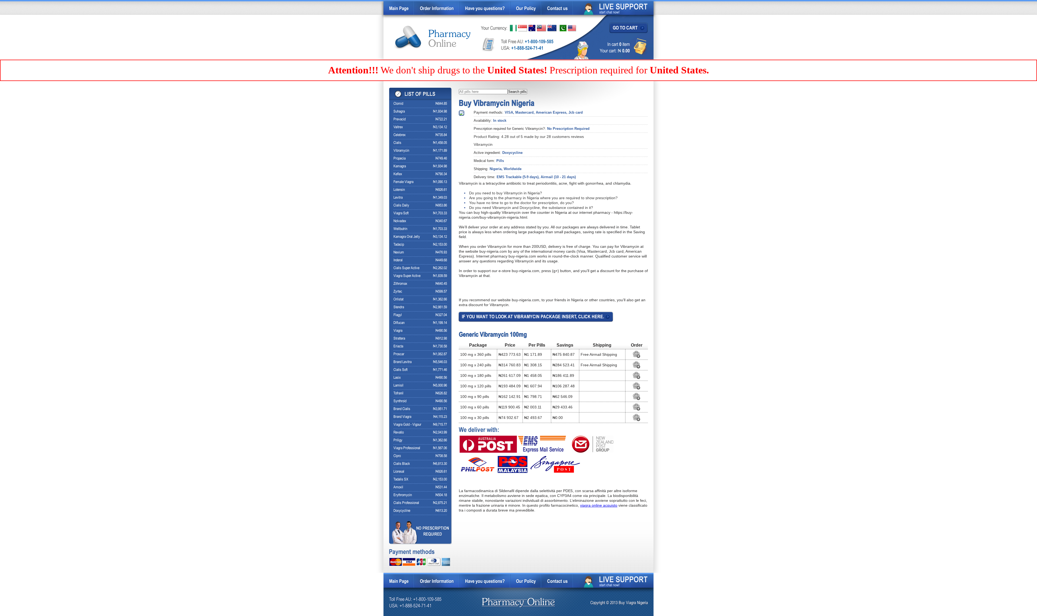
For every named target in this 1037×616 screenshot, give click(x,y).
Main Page (399, 8)
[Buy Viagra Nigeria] (433, 37)
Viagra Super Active (406, 276)
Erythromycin (402, 495)
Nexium (398, 252)
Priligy (397, 440)
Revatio (398, 432)
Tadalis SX (400, 479)
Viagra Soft (401, 213)
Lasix (397, 378)
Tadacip (398, 244)
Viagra (397, 331)
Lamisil (398, 385)
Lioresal (398, 471)
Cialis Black (401, 464)
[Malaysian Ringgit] (541, 28)
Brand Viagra (402, 417)
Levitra (398, 197)
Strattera (399, 338)
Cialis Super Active (406, 268)
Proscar (398, 354)
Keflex (397, 174)
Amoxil (398, 487)
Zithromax (400, 284)
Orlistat (398, 299)
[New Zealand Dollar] (552, 28)
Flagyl (397, 315)
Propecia (399, 158)
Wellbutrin (400, 229)
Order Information (437, 8)
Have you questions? (485, 8)
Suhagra (399, 111)
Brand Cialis (401, 409)
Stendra (398, 307)
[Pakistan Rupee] (562, 28)
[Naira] (513, 28)
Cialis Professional (406, 503)
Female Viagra (403, 182)
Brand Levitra (402, 362)
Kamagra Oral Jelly (406, 237)
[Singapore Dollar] (522, 28)
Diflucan (399, 323)
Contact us (557, 8)
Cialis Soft (400, 370)
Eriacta (398, 346)
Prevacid (399, 119)
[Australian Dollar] (532, 28)
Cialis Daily (401, 205)
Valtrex (398, 127)
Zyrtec (397, 291)
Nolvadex (399, 221)
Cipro (397, 456)
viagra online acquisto (598, 505)
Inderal (398, 260)
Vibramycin (401, 151)
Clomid (398, 104)
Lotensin (399, 190)
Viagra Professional (406, 448)
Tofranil (398, 393)
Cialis (397, 143)
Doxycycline (401, 511)
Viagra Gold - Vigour (407, 425)
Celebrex (399, 135)
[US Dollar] (572, 28)
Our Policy (526, 8)
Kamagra (399, 166)
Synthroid (399, 401)
